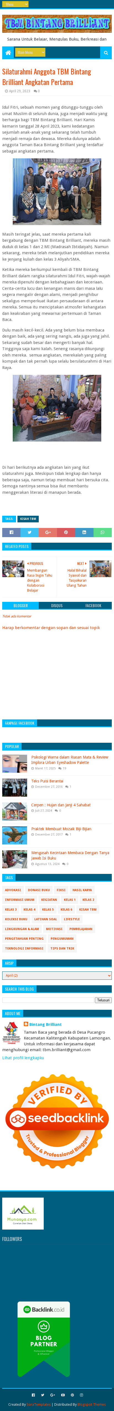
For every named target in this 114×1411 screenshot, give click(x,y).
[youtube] (63, 1395)
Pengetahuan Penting (24, 939)
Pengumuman (62, 939)
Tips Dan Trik (62, 948)
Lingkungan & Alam (22, 929)
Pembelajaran (80, 929)
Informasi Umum (19, 900)
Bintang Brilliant (45, 1024)
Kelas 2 (88, 900)
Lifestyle (72, 919)
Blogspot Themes (91, 1404)
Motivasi (54, 929)
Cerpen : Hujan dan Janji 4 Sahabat (60, 805)
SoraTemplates (39, 1404)
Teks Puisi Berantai (47, 781)
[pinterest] (72, 1395)
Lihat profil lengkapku (23, 1057)
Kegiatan (49, 900)
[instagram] (81, 1395)
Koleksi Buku (16, 919)
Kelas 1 (70, 900)
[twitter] (42, 1395)
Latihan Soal (45, 919)
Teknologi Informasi (24, 948)
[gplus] (52, 1395)
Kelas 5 (48, 909)
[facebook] (33, 1395)
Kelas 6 (66, 909)
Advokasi (13, 890)
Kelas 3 (11, 909)
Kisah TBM (28, 518)
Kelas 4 (29, 909)
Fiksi (61, 890)
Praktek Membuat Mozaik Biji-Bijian (61, 829)
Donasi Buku (39, 890)
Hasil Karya (82, 890)
